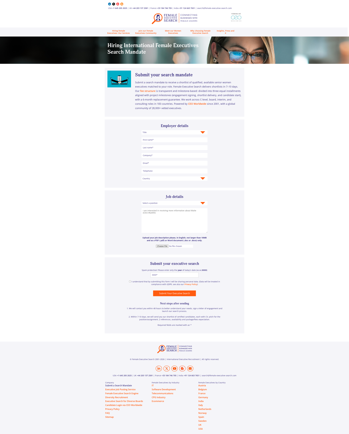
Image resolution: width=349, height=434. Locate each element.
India (201, 401)
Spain (201, 416)
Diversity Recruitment (116, 397)
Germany (203, 397)
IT (153, 385)
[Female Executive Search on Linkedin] (159, 368)
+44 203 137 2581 (140, 8)
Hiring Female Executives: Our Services (118, 31)
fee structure (147, 91)
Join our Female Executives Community (146, 31)
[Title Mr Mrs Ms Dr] (174, 132)
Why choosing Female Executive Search (200, 31)
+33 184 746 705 (164, 8)
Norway (202, 413)
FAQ (107, 413)
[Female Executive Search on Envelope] (190, 368)
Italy (200, 405)
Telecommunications (162, 393)
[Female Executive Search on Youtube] (174, 368)
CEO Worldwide (197, 103)
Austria (202, 385)
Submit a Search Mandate (118, 385)
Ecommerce (158, 401)
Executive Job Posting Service (120, 389)
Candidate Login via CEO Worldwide (123, 405)
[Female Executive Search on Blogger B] (182, 368)
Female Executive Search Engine (121, 393)
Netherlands (204, 409)
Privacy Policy (190, 284)
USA (200, 428)
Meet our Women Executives (173, 31)
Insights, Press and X (225, 31)
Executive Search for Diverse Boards (124, 401)
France (201, 393)
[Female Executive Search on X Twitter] (166, 368)
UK (199, 424)
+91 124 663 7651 (187, 8)
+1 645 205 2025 (119, 8)
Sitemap (109, 416)
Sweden (202, 420)
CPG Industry (159, 397)
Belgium (202, 389)
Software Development (164, 389)
